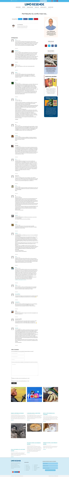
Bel (15, 82)
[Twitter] (53, 1)
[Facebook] (56, 1)
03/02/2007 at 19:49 (17, 73)
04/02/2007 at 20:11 (17, 136)
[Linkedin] (54, 1)
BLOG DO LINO (50, 7)
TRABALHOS (37, 7)
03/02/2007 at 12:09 (17, 40)
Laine (16, 256)
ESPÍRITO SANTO (43, 7)
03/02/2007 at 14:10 (17, 51)
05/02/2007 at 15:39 (17, 186)
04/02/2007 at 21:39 (17, 146)
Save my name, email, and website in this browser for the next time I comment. (25, 362)
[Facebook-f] (16, 472)
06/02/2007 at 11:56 (17, 257)
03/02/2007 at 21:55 (17, 83)
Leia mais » (44, 421)
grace (16, 267)
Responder (16, 48)
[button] (20, 19)
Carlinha (16, 135)
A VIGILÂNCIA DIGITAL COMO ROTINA (33, 413)
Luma (16, 185)
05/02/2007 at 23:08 (17, 196)
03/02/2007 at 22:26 (17, 125)
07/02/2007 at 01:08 (17, 268)
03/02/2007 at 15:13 (17, 65)
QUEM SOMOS (18, 7)
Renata (16, 72)
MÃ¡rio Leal (16, 50)
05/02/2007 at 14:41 (17, 176)
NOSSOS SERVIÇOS (30, 7)
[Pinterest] (57, 1)
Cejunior (16, 215)
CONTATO (23, 7)
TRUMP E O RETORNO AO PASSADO (17, 413)
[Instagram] (52, 1)
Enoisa (16, 224)
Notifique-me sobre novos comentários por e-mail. (20, 378)
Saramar (16, 233)
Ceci (15, 39)
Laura (16, 64)
